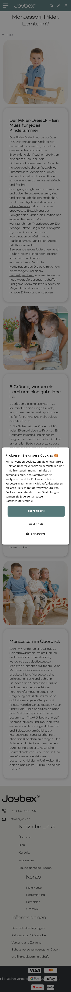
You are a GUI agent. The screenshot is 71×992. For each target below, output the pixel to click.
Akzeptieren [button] (36, 511)
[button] (35, 534)
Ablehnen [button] (36, 523)
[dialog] (35, 496)
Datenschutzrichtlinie (19, 501)
